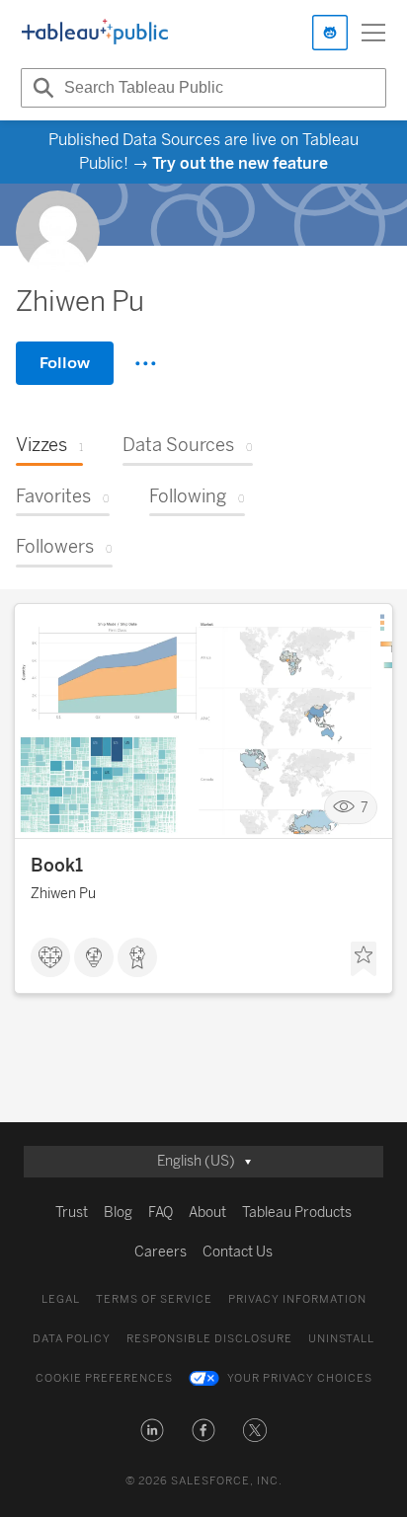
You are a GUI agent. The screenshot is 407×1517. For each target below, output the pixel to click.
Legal (60, 1299)
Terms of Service (154, 1299)
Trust (71, 1212)
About (207, 1212)
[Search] (40, 88)
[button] (152, 1430)
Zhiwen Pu (63, 893)
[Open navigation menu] (373, 32)
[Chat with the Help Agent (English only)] (330, 32)
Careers (160, 1252)
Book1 (57, 865)
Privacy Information (297, 1299)
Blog (118, 1212)
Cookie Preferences (104, 1378)
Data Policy (72, 1338)
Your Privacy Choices (299, 1378)
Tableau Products (297, 1212)
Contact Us (238, 1252)
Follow (65, 362)
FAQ (160, 1212)
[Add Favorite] (363, 959)
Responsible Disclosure (209, 1338)
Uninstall (341, 1338)
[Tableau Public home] (95, 32)
